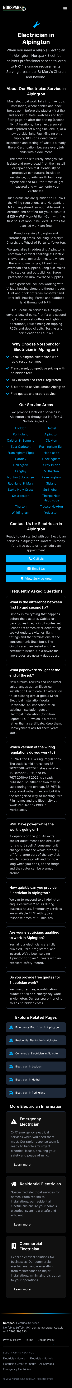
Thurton (20, 506)
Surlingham (51, 489)
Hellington (20, 465)
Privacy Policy (12, 1339)
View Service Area (38, 578)
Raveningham (51, 477)
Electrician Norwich (15, 1358)
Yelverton (51, 512)
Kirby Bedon (51, 465)
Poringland (20, 434)
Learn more (22, 1164)
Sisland (51, 483)
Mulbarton (51, 471)
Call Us (38, 558)
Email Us (38, 568)
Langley (20, 471)
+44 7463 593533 (15, 1331)
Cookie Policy (46, 1339)
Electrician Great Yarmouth (19, 1363)
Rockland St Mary (21, 483)
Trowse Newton (51, 506)
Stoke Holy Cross (20, 489)
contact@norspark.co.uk (47, 1327)
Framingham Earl (51, 446)
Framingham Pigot (20, 453)
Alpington (51, 434)
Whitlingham (21, 512)
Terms (29, 1339)
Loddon (20, 428)
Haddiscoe (51, 453)
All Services (46, 1363)
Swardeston (20, 496)
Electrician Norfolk (41, 1358)
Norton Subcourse (20, 477)
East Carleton (21, 446)
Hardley (20, 459)
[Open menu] (65, 8)
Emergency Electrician (17, 1369)
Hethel (51, 428)
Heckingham (51, 459)
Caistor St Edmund (20, 440)
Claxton (51, 440)
